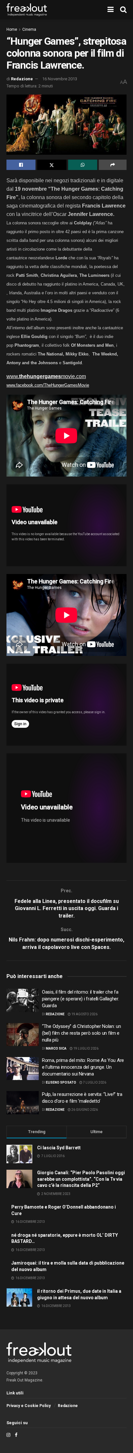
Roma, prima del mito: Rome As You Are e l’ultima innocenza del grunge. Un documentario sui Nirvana (83, 1067)
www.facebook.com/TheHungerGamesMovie (47, 385)
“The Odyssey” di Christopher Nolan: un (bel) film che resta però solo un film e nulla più (81, 1033)
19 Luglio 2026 (85, 1048)
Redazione (22, 78)
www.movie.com (46, 376)
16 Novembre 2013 (59, 78)
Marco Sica (56, 1048)
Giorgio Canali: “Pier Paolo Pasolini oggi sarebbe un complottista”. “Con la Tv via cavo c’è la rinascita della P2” (81, 1179)
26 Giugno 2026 (84, 1109)
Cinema (29, 29)
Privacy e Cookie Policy (28, 1405)
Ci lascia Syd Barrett (59, 1147)
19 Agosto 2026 (84, 1014)
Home (11, 29)
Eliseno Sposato (61, 1082)
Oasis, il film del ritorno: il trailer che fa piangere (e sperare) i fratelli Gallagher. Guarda (80, 998)
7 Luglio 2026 (94, 1082)
